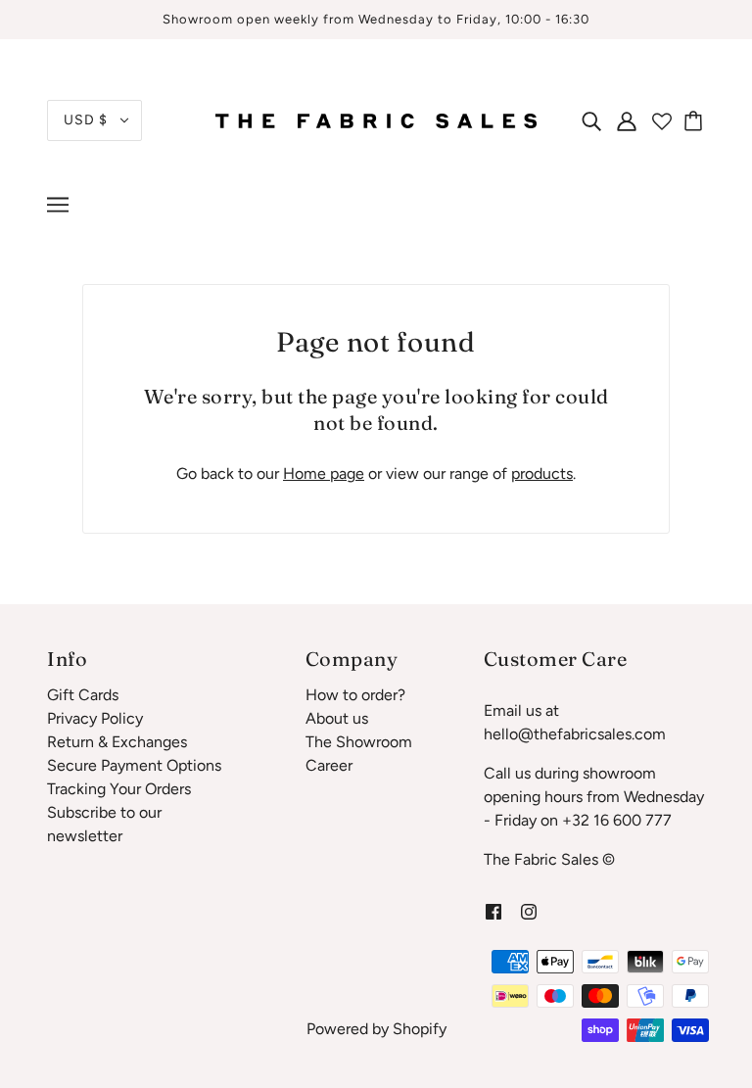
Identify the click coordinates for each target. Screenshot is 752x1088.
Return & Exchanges (117, 742)
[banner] (376, 119)
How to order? (355, 695)
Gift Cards (82, 695)
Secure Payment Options (134, 765)
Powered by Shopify (376, 1028)
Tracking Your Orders (119, 789)
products (542, 473)
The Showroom (359, 742)
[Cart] (696, 120)
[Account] (626, 120)
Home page (323, 473)
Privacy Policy (95, 718)
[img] (591, 120)
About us (337, 718)
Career (329, 765)
